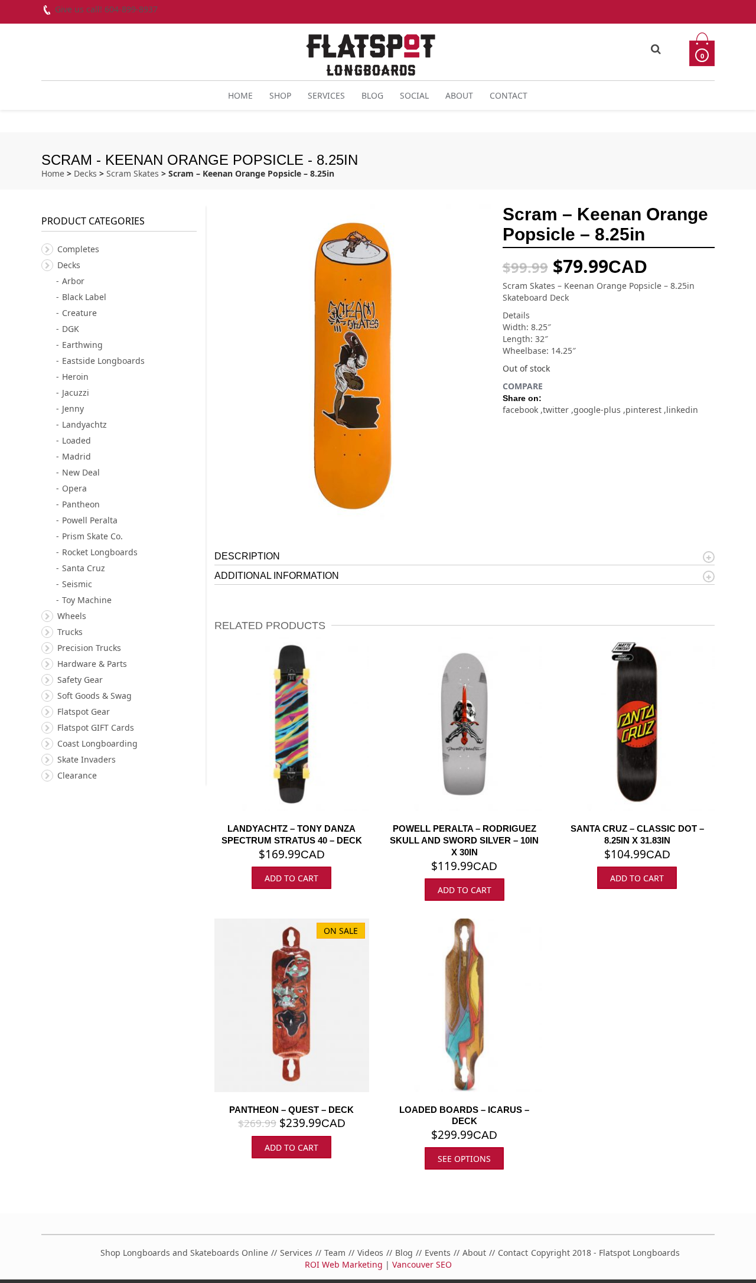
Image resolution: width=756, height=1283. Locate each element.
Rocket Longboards (100, 552)
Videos (370, 1252)
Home (240, 95)
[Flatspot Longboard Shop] (370, 50)
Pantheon (81, 504)
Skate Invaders (86, 759)
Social (414, 95)
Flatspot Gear (83, 711)
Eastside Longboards (103, 360)
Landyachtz (84, 424)
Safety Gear (80, 679)
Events (438, 1252)
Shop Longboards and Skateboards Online (184, 1252)
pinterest (644, 409)
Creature (79, 312)
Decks (85, 173)
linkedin (682, 409)
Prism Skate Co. (92, 536)
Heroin (75, 376)
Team (335, 1252)
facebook (521, 409)
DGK (70, 328)
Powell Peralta (90, 520)
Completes (78, 249)
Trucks (70, 631)
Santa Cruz (83, 568)
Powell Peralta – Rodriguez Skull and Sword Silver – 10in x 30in (464, 840)
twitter (557, 409)
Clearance (77, 775)
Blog (372, 95)
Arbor (73, 280)
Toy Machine (87, 599)
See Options (464, 1158)
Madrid (76, 456)
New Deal (81, 472)
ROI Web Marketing (344, 1264)
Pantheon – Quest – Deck (291, 1110)
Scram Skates (132, 173)
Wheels (71, 615)
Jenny (73, 408)
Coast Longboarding (97, 743)
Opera (74, 488)
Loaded (76, 440)
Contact (508, 95)
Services (326, 95)
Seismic (77, 584)
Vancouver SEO (422, 1264)
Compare (523, 386)
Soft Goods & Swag (94, 695)
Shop (280, 95)
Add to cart (291, 878)
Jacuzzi (75, 392)
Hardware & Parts (92, 663)
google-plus (598, 409)
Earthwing (82, 344)
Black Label (84, 296)
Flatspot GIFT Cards (95, 727)
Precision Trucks (89, 647)
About (459, 95)
